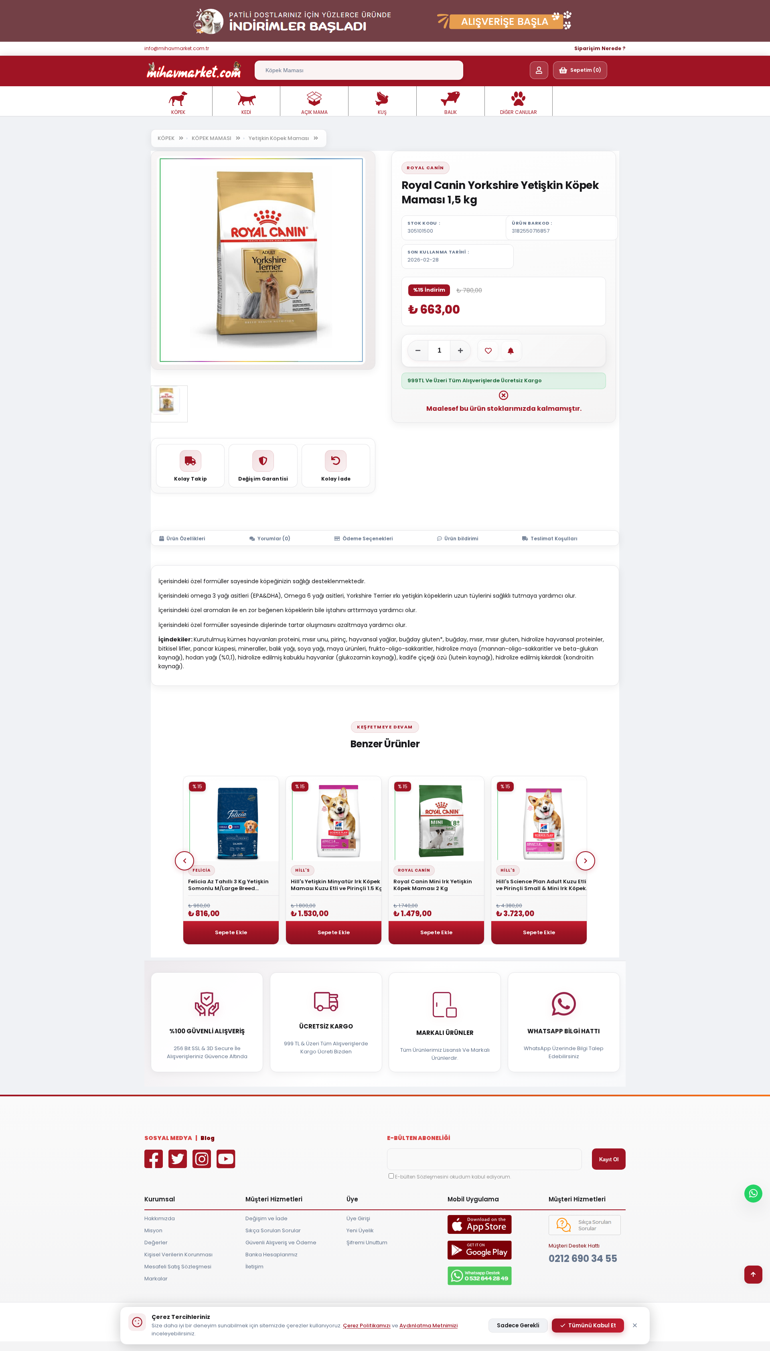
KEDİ (246, 112)
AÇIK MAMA (314, 112)
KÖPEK (178, 112)
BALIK (450, 112)
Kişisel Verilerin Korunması (178, 1254)
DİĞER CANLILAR (518, 112)
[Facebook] (155, 1164)
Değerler (156, 1242)
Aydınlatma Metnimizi (428, 1325)
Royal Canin (425, 167)
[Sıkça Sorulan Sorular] (585, 1233)
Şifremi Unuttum (366, 1242)
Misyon (153, 1230)
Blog (208, 1138)
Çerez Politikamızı (367, 1325)
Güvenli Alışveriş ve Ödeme (280, 1242)
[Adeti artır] (460, 351)
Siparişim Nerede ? (600, 48)
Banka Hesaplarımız (271, 1254)
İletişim (254, 1266)
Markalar (156, 1278)
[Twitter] (179, 1164)
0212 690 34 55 (583, 1258)
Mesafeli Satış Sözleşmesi (177, 1266)
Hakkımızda (159, 1218)
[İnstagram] (203, 1164)
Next (585, 860)
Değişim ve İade (266, 1218)
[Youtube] (228, 1164)
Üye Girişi (358, 1218)
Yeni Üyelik (360, 1230)
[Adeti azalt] (418, 351)
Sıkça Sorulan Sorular (273, 1230)
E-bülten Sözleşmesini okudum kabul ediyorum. (453, 1176)
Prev (184, 860)
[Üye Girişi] (539, 70)
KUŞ (382, 112)
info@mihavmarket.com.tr (176, 48)
